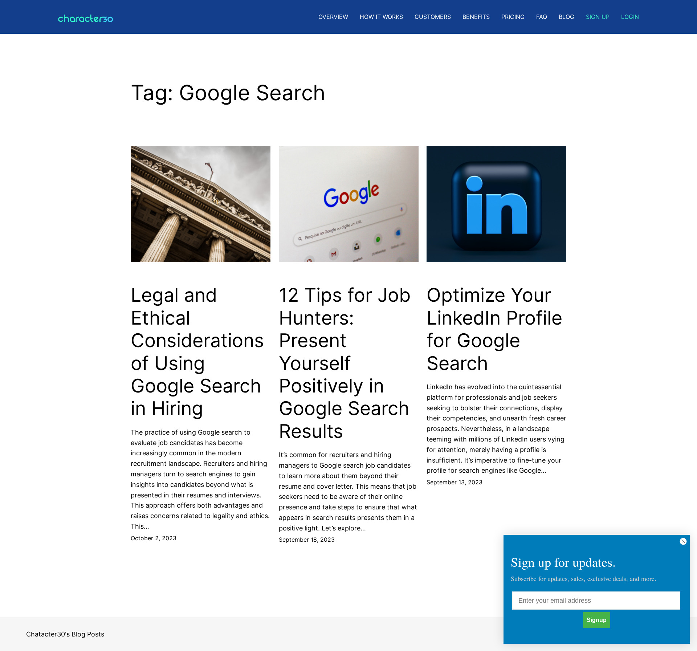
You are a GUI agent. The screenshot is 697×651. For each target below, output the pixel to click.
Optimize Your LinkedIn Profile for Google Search (494, 329)
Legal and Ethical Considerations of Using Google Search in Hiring (197, 352)
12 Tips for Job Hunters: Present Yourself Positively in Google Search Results (345, 363)
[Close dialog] (683, 541)
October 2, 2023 (153, 538)
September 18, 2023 (307, 539)
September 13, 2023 (454, 482)
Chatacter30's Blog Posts (65, 634)
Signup (597, 620)
